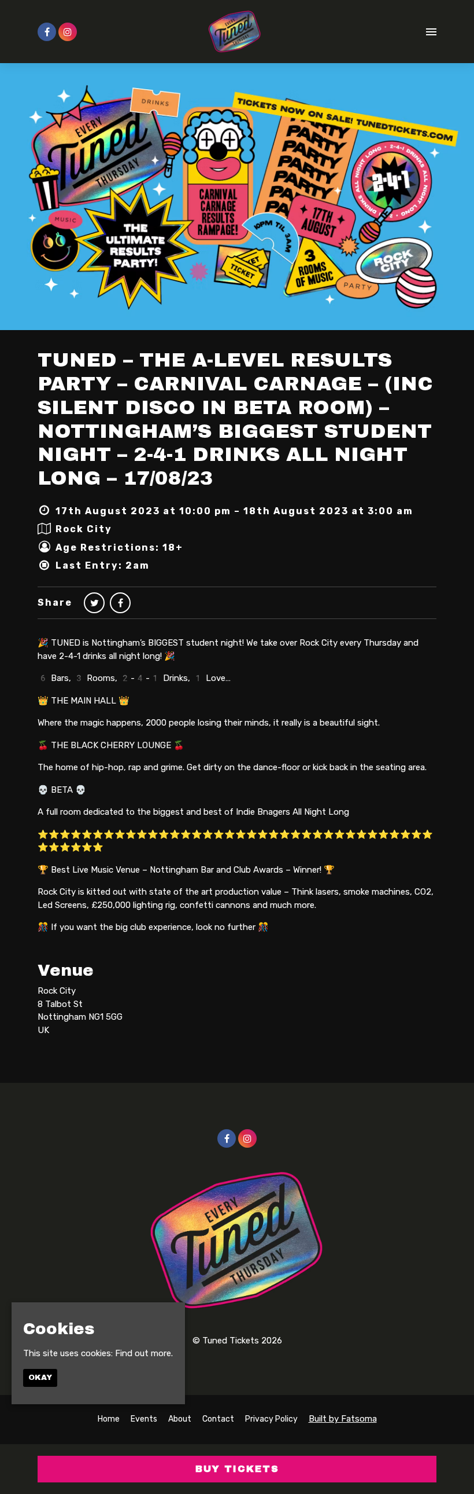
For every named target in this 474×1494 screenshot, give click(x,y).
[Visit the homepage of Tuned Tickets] (235, 31)
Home (109, 1419)
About (179, 1419)
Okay (40, 1378)
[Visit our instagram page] (67, 32)
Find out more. (144, 1353)
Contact (218, 1419)
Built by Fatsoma (343, 1419)
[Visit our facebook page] (47, 32)
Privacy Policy (271, 1419)
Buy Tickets (237, 1469)
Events (144, 1419)
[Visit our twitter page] (94, 603)
